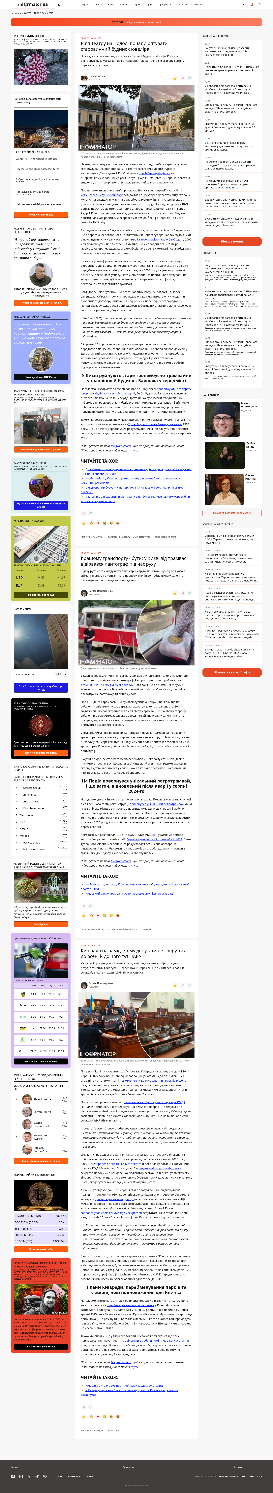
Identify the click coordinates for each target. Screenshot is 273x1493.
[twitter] (29, 1476)
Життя (99, 4)
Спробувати (41, 924)
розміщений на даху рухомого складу (107, 685)
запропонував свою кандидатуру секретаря (111, 1213)
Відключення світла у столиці (144, 22)
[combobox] (61, 674)
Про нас (59, 1476)
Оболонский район (92, 929)
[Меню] (59, 4)
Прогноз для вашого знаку (41, 752)
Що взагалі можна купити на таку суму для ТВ (41, 505)
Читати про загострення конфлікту (41, 302)
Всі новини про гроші (41, 594)
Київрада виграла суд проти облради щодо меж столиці (124, 1386)
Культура (124, 4)
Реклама (199, 4)
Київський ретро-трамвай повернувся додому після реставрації (129, 893)
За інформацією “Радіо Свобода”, (159, 239)
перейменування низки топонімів (130, 1305)
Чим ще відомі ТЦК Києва (40, 377)
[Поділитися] (182, 78)
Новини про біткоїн (41, 1249)
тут (134, 450)
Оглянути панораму (41, 214)
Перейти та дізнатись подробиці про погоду (41, 688)
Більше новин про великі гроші (41, 1161)
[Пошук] (260, 4)
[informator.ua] (33, 4)
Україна (86, 4)
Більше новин (232, 241)
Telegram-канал (121, 446)
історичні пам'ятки (92, 537)
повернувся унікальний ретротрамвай (157, 804)
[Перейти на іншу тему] (252, 4)
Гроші (138, 4)
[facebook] (13, 1476)
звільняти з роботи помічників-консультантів (157, 1340)
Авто (259, 1476)
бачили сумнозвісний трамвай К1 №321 (154, 839)
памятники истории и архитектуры (129, 537)
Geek (243, 1476)
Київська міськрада (92, 1430)
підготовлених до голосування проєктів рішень (153, 1080)
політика (113, 1430)
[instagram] (21, 1476)
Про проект (182, 4)
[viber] (45, 1476)
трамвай (147, 929)
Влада (111, 4)
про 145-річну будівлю (154, 173)
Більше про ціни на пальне (41, 1061)
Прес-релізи (165, 4)
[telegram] (37, 1476)
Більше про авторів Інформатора (232, 513)
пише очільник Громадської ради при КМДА (154, 1102)
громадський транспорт (122, 929)
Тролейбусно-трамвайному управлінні (155, 424)
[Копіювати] (189, 78)
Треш (150, 4)
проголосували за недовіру (114, 1199)
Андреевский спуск (166, 537)
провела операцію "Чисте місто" (118, 1164)
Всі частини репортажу (41, 1346)
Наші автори (74, 1476)
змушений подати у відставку (160, 1168)
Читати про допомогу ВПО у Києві (41, 449)
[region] (41, 682)
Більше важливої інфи (232, 672)
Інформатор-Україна (228, 1476)
